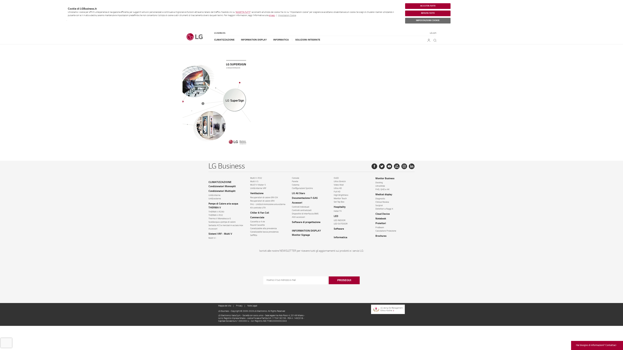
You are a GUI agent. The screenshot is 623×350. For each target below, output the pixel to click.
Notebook (380, 219)
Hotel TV (338, 211)
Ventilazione (256, 193)
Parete (295, 182)
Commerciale (257, 217)
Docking (379, 183)
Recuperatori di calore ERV (262, 201)
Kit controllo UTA (258, 208)
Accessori (212, 229)
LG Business (224, 311)
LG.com (433, 33)
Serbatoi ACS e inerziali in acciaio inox (225, 225)
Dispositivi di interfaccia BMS (305, 214)
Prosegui (344, 280)
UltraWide (380, 186)
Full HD (337, 192)
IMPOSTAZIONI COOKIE (428, 20)
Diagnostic (380, 199)
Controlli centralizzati (302, 210)
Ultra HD (338, 188)
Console (295, 178)
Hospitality (340, 207)
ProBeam (379, 228)
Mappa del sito (224, 306)
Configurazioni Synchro (302, 188)
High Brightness (341, 195)
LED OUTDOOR (341, 224)
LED (336, 216)
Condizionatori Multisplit (221, 191)
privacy (272, 15)
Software (339, 229)
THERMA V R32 (215, 215)
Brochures (380, 236)
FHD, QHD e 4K (382, 189)
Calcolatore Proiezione (385, 231)
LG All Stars (298, 193)
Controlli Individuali (300, 207)
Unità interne (214, 195)
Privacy (239, 306)
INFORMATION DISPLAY (306, 231)
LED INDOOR (339, 220)
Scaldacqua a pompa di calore (222, 222)
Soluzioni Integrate (307, 40)
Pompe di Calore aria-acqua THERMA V (223, 206)
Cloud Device (382, 214)
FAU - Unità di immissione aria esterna (267, 204)
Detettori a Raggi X (384, 209)
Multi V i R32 (256, 178)
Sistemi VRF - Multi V (220, 234)
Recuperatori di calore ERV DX (264, 198)
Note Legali (252, 306)
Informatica (281, 40)
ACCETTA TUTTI (243, 12)
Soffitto (253, 235)
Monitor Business (384, 178)
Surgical (379, 205)
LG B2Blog (219, 33)
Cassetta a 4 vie (257, 222)
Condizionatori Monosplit (222, 186)
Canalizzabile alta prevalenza (263, 229)
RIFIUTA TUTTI (428, 13)
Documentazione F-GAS (305, 198)
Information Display (254, 40)
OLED (336, 178)
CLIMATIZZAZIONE (219, 182)
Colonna (295, 185)
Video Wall (339, 185)
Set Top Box (339, 202)
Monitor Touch (340, 199)
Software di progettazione (306, 222)
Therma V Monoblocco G (219, 219)
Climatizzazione (224, 40)
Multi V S (254, 182)
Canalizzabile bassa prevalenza (264, 232)
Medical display (383, 194)
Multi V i (212, 238)
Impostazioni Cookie (287, 15)
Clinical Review (382, 202)
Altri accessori (298, 217)
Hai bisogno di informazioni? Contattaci (596, 345)
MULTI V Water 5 (258, 185)
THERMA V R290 (216, 212)
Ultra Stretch (340, 182)
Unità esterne (214, 199)
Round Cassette (257, 225)
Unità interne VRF (258, 188)
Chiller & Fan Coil (259, 213)
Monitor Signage (301, 235)
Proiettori (380, 223)
